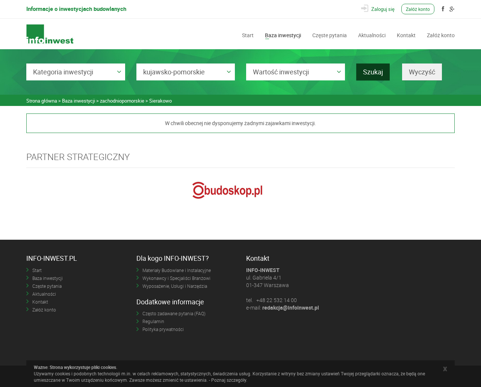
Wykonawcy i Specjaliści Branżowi (176, 278)
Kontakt (406, 34)
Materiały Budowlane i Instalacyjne (176, 270)
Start (248, 34)
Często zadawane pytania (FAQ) (174, 313)
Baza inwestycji (283, 34)
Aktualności (372, 34)
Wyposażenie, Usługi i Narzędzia (174, 286)
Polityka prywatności (163, 329)
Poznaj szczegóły (228, 380)
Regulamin (153, 321)
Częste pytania (329, 34)
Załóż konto (418, 9)
